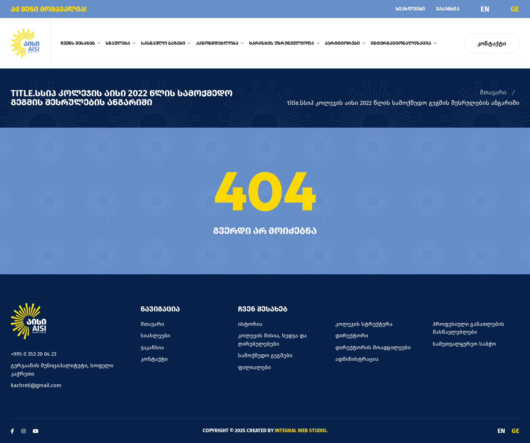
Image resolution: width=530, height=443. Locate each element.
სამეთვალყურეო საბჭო (464, 344)
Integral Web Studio (300, 431)
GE (515, 9)
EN (485, 9)
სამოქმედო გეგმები (265, 355)
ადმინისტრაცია (357, 359)
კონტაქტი (491, 43)
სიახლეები (410, 9)
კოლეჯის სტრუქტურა (364, 324)
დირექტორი (351, 335)
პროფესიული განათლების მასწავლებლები (468, 328)
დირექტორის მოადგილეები (373, 347)
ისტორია (250, 324)
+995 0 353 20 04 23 (33, 354)
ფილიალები (254, 367)
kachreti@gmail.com (36, 385)
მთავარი (493, 92)
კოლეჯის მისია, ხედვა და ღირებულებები (272, 339)
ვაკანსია (447, 9)
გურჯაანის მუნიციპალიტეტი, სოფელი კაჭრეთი (62, 369)
